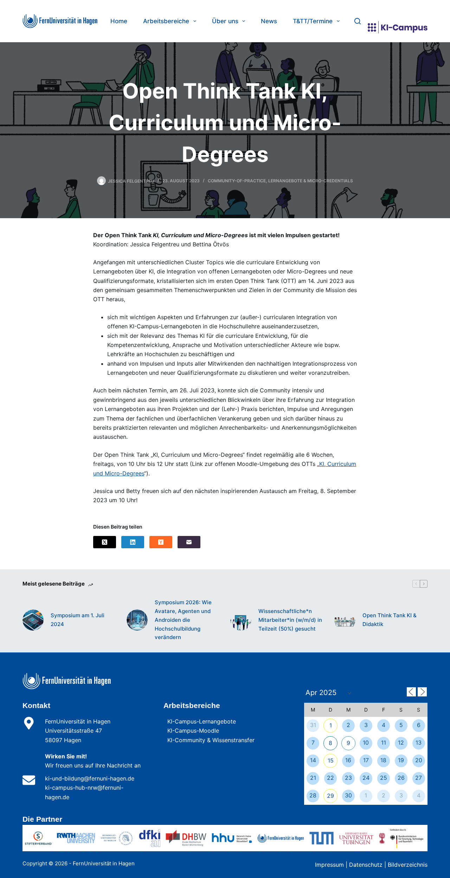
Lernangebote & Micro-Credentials (310, 180)
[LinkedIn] (132, 542)
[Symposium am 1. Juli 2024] (33, 620)
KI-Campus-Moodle (193, 730)
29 (330, 795)
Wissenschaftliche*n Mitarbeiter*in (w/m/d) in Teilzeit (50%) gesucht (290, 620)
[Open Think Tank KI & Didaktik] (344, 620)
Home (118, 21)
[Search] (357, 21)
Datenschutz (365, 864)
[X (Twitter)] (104, 542)
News (269, 21)
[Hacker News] (160, 542)
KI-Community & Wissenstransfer (211, 740)
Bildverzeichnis (408, 864)
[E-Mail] (189, 542)
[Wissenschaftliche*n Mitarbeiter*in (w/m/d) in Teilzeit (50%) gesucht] (240, 620)
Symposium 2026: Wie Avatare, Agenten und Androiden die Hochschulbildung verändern (183, 619)
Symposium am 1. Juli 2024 (77, 619)
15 (331, 760)
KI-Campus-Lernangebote (201, 721)
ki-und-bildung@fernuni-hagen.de (89, 778)
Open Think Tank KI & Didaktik (389, 619)
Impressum (329, 864)
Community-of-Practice (237, 180)
